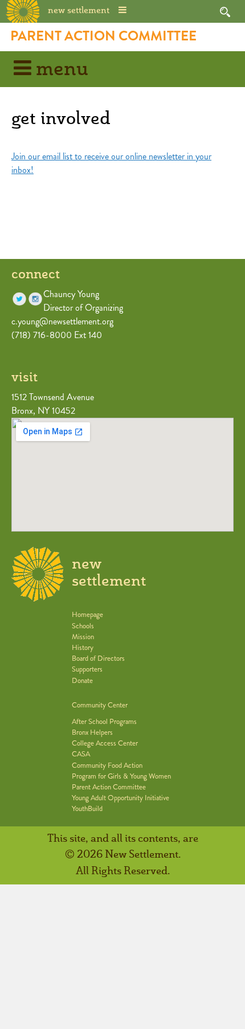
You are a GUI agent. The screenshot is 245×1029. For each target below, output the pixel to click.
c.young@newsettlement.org (62, 321)
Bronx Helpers (92, 732)
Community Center (100, 705)
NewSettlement (109, 572)
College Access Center (105, 743)
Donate (82, 681)
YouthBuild (87, 809)
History (82, 648)
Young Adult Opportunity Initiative (120, 798)
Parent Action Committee (103, 36)
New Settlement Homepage (23, 10)
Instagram (35, 299)
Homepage (87, 615)
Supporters (87, 669)
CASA (81, 754)
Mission (83, 637)
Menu (59, 70)
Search (225, 11)
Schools (83, 626)
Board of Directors (98, 658)
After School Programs (104, 722)
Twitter (19, 299)
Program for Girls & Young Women (121, 776)
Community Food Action (107, 765)
